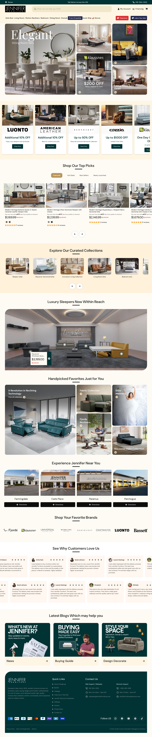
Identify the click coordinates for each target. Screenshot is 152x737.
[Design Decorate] (124, 640)
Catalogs (57, 691)
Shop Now (65, 2)
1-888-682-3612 (125, 688)
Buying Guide (64, 661)
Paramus (93, 498)
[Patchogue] (130, 483)
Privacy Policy (11, 729)
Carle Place (57, 498)
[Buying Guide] (76, 640)
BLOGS (56, 688)
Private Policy (58, 709)
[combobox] (72, 9)
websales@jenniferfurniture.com (99, 696)
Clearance (123, 18)
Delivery (34, 729)
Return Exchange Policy (23, 729)
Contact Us (58, 712)
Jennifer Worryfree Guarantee (64, 698)
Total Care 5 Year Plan (61, 695)
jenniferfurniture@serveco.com (130, 696)
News (10, 661)
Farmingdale (21, 498)
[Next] (82, 234)
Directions (23, 505)
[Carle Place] (58, 483)
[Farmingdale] (21, 483)
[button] (10, 225)
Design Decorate (115, 661)
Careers (56, 705)
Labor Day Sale (140, 18)
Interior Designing (60, 684)
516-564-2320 (141, 2)
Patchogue (130, 498)
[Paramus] (94, 483)
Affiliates (57, 702)
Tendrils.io (142, 729)
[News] (27, 640)
